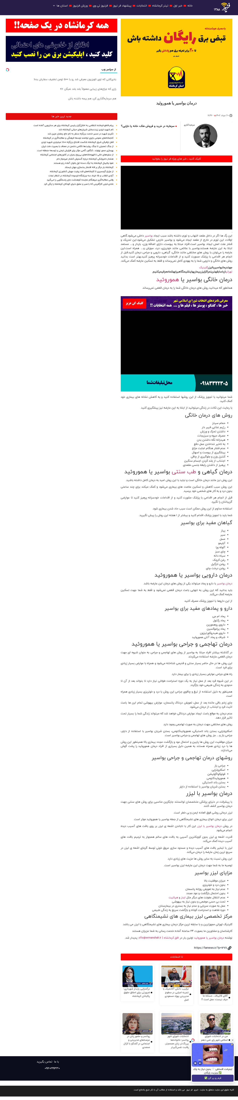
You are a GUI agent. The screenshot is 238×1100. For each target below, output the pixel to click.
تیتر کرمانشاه (160, 6)
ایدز (183, 897)
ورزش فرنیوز (80, 6)
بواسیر (149, 236)
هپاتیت (173, 897)
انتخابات (142, 6)
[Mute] (200, 1063)
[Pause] (195, 1063)
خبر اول (178, 6)
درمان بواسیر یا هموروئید (209, 938)
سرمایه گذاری (189, 125)
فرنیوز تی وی (100, 6)
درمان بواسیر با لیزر (209, 826)
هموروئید (167, 280)
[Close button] (232, 1040)
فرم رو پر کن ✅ (212, 1078)
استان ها (62, 6)
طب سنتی (184, 472)
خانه (190, 6)
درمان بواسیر (224, 584)
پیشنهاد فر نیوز (122, 6)
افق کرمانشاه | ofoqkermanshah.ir (159, 938)
